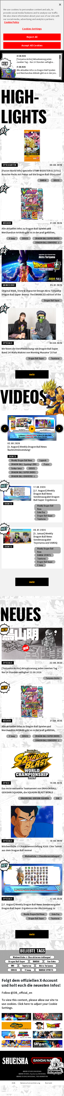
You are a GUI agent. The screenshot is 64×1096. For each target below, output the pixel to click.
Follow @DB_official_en (17, 993)
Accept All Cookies (32, 45)
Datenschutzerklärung (30, 1083)
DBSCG (56, 180)
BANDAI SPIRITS (44, 555)
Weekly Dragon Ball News (21, 460)
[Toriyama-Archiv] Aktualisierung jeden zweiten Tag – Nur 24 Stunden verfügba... (35, 60)
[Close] (60, 4)
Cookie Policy (11, 22)
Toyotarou (55, 358)
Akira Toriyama (46, 965)
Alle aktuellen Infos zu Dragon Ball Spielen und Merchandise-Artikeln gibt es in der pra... (37, 71)
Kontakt (48, 1083)
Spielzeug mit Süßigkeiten (22, 464)
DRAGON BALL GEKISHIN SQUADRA (25, 476)
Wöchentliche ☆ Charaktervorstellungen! (42, 856)
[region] (32, 66)
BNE (48, 476)
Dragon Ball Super (51, 300)
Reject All (32, 36)
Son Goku (51, 961)
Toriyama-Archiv (52, 678)
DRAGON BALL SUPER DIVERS (47, 238)
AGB (13, 1083)
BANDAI (43, 180)
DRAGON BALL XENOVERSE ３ (47, 242)
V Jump (12, 238)
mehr (32, 374)
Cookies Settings (32, 28)
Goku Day (41, 512)
